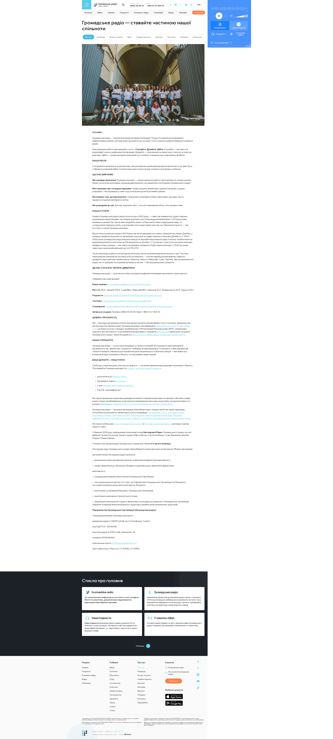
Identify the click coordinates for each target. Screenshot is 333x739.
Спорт (112, 710)
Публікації (158, 12)
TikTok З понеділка (163, 306)
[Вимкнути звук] (231, 16)
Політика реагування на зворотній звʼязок (151, 415)
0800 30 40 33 (137, 6)
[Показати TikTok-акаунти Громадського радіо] (191, 5)
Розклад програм (176, 667)
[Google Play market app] (174, 703)
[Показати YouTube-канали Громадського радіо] (186, 5)
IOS (130, 623)
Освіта (113, 706)
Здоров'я (114, 699)
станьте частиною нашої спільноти (144, 368)
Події (112, 679)
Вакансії (141, 691)
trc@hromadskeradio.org (124, 543)
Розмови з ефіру (141, 12)
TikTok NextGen (145, 306)
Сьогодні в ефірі (221, 43)
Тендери (141, 695)
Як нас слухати (116, 37)
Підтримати (142, 702)
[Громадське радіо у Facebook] (170, 5)
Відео (171, 12)
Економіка (114, 675)
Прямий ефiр (220, 28)
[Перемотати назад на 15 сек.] (212, 16)
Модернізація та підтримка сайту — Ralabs (108, 734)
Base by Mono (119, 376)
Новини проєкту (143, 37)
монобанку (121, 381)
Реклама (183, 12)
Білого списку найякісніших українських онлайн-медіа (158, 334)
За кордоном (115, 695)
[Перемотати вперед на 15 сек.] (225, 16)
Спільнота (198, 12)
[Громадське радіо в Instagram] (176, 5)
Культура (114, 687)
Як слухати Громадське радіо (178, 673)
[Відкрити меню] (86, 4)
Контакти (171, 37)
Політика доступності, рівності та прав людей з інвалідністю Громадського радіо (150, 418)
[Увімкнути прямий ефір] (219, 15)
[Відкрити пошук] (123, 4)
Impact (148, 301)
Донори (159, 37)
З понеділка (138, 301)
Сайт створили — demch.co (102, 731)
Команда (101, 37)
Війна (99, 12)
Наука (112, 702)
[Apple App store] (174, 696)
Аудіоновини (238, 28)
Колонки (88, 12)
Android (88, 625)
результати (163, 331)
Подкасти (124, 12)
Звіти (129, 37)
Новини (111, 12)
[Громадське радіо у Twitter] (181, 5)
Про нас (88, 37)
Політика (113, 671)
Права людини (116, 691)
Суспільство (115, 683)
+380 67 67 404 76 (155, 6)
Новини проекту (144, 679)
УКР (198, 5)
